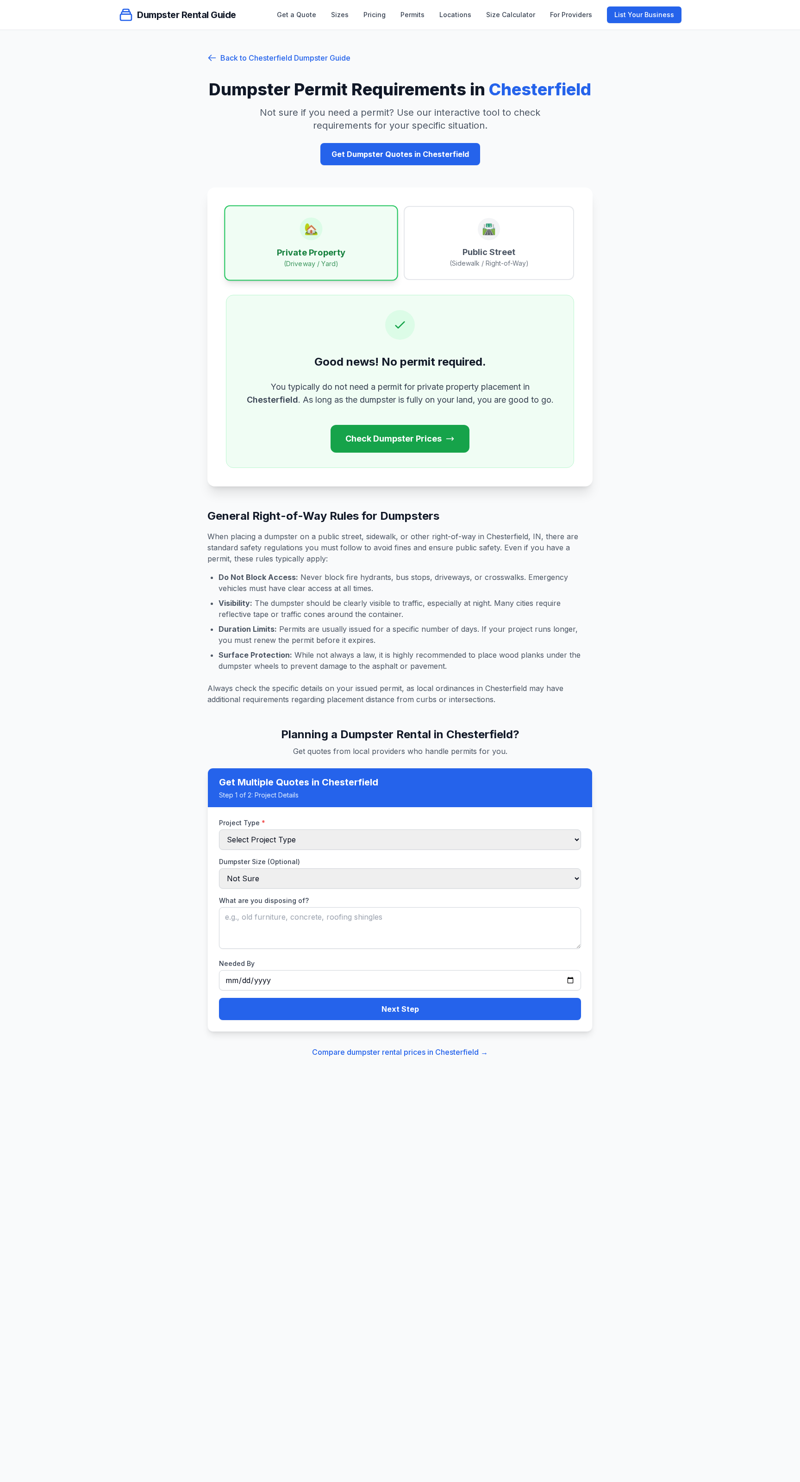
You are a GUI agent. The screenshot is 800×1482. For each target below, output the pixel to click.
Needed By (237, 963)
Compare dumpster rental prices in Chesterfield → (400, 1052)
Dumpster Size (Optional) (259, 862)
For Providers (571, 15)
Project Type (242, 823)
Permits (412, 15)
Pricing (374, 15)
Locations (455, 15)
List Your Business (644, 15)
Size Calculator (510, 15)
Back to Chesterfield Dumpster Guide (285, 57)
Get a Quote (296, 15)
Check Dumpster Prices (393, 438)
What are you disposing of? (264, 900)
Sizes (340, 15)
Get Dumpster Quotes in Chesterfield (400, 154)
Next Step (400, 1009)
